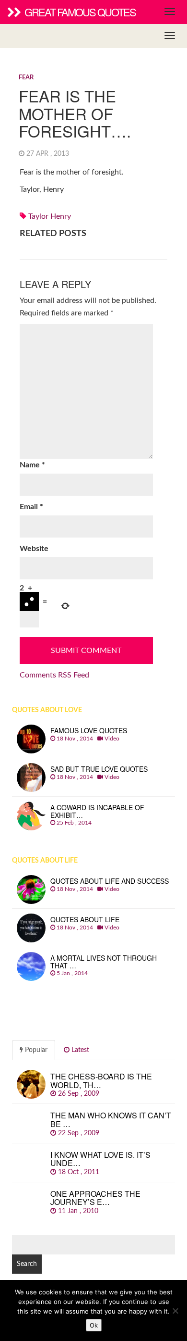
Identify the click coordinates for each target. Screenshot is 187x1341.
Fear (26, 78)
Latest (79, 1050)
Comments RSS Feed (54, 675)
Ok (94, 1325)
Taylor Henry (49, 216)
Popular (35, 1050)
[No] (175, 1311)
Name (32, 465)
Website (34, 548)
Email (31, 507)
